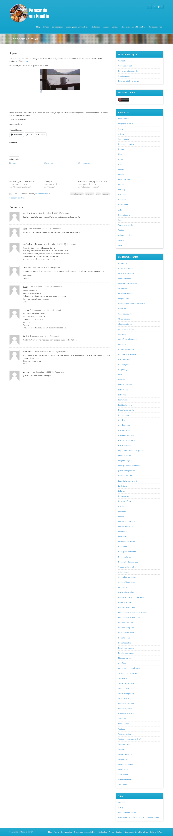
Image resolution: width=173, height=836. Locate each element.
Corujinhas (122, 344)
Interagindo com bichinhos (129, 465)
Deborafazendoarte (126, 349)
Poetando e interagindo (128, 71)
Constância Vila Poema (127, 339)
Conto (120, 129)
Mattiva (121, 516)
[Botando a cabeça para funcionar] (93, 171)
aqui (26, 61)
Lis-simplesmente (125, 496)
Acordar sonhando (126, 273)
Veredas (121, 749)
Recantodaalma (124, 643)
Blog (38, 27)
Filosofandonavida (126, 410)
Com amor (122, 334)
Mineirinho (122, 531)
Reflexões (96, 27)
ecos (120, 374)
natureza (89, 194)
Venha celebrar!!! (125, 66)
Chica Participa (124, 319)
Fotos (120, 159)
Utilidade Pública (125, 235)
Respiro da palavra (126, 648)
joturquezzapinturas (126, 471)
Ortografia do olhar (126, 592)
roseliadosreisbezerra (32, 244)
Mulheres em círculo (126, 541)
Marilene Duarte (30, 213)
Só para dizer (123, 698)
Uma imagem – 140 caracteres (22, 181)
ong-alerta (122, 587)
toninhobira (28, 351)
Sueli (25, 336)
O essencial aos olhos (127, 567)
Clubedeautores (125, 324)
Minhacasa (122, 536)
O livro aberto (123, 572)
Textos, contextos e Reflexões (130, 739)
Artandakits (123, 288)
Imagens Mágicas (125, 460)
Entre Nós (122, 395)
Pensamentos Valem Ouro (129, 617)
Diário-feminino (124, 359)
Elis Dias (121, 379)
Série (120, 220)
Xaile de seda (123, 774)
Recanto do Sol (124, 638)
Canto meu (122, 308)
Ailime (25, 287)
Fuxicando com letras (127, 440)
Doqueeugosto (124, 369)
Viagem (121, 240)
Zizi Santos (122, 784)
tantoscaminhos (125, 724)
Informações (57, 27)
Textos (121, 230)
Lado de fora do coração (128, 481)
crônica (121, 134)
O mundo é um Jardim (127, 577)
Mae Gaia (122, 511)
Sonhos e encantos (126, 703)
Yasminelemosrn (125, 779)
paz (97, 194)
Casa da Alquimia (125, 314)
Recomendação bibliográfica (133, 27)
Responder (66, 213)
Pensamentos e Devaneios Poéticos (133, 612)
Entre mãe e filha (125, 384)
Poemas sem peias (126, 627)
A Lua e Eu (122, 263)
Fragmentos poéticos (126, 435)
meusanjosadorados (127, 521)
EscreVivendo (123, 400)
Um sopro (48, 181)
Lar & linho (122, 486)
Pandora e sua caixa (126, 607)
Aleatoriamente (124, 278)
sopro (105, 194)
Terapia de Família (125, 225)
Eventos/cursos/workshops (77, 27)
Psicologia (122, 189)
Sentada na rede (125, 688)
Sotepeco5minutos (126, 714)
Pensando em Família (127, 812)
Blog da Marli (123, 298)
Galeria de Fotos (155, 27)
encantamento (76, 194)
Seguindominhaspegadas (128, 673)
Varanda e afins (125, 744)
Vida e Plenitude (125, 754)
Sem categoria (124, 215)
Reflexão (122, 194)
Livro (120, 164)
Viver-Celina (123, 769)
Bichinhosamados (125, 293)
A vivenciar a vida (125, 268)
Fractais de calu (124, 430)
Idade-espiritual (124, 455)
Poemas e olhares (125, 622)
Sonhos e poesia (125, 708)
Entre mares (123, 390)
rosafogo (122, 663)
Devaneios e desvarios (127, 354)
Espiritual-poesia (125, 405)
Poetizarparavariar (126, 632)
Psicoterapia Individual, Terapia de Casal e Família (138, 818)
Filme (120, 154)
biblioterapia (123, 119)
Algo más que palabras (127, 283)
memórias (122, 169)
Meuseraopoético (125, 526)
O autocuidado (124, 76)
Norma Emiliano (41, 194)
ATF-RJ (120, 807)
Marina (26, 372)
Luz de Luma (123, 506)
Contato (115, 27)
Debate (121, 149)
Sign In (159, 6)
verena (26, 310)
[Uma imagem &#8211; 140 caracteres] (25, 171)
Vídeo (120, 245)
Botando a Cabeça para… (128, 81)
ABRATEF (121, 802)
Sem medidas (123, 678)
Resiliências (123, 204)
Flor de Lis (122, 420)
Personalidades (124, 179)
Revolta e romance (126, 653)
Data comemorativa (126, 144)
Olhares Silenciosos (126, 582)
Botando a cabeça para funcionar (92, 181)
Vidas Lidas (123, 759)
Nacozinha (122, 546)
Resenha (122, 199)
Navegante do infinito (127, 551)
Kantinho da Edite (125, 476)
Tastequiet (122, 729)
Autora (46, 27)
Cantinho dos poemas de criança (131, 303)
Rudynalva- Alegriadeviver (129, 668)
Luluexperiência (124, 501)
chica (25, 228)
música (121, 174)
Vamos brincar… (125, 61)
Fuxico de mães (124, 445)
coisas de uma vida (126, 329)
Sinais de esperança (126, 693)
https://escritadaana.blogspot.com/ (132, 450)
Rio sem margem (125, 658)
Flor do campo (124, 425)
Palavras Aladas (125, 602)
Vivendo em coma (125, 764)
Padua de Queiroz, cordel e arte (131, 597)
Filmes (106, 27)
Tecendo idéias (124, 734)
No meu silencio (124, 557)
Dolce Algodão (124, 364)
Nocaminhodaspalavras (128, 562)
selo (120, 210)
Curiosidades (123, 139)
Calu (25, 267)
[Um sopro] (59, 171)
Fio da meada (123, 415)
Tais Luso (122, 719)
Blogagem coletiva (16, 198)
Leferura (121, 491)
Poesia (121, 184)
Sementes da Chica (126, 683)
